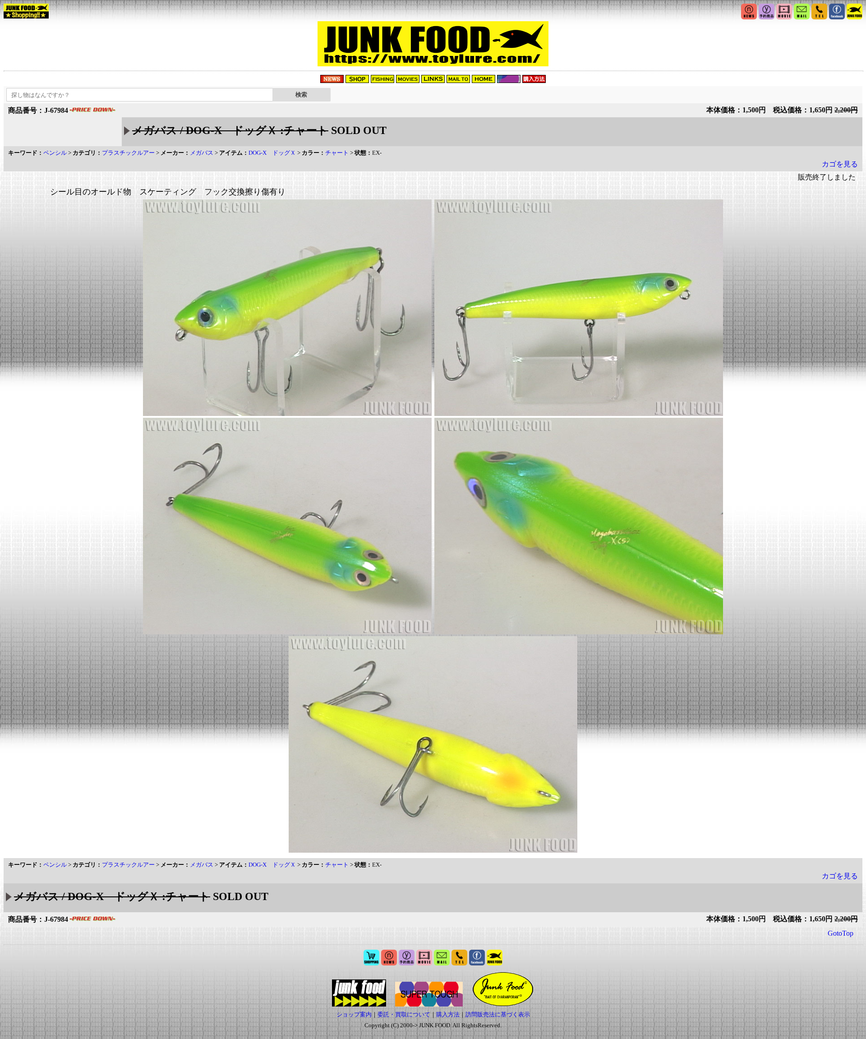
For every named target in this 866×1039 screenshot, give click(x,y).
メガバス (201, 152)
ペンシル (55, 152)
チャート (337, 152)
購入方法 (448, 1014)
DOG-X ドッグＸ (272, 152)
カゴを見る (840, 164)
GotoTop (840, 933)
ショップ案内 (354, 1014)
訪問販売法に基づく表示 (497, 1014)
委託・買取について (404, 1014)
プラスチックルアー (128, 152)
